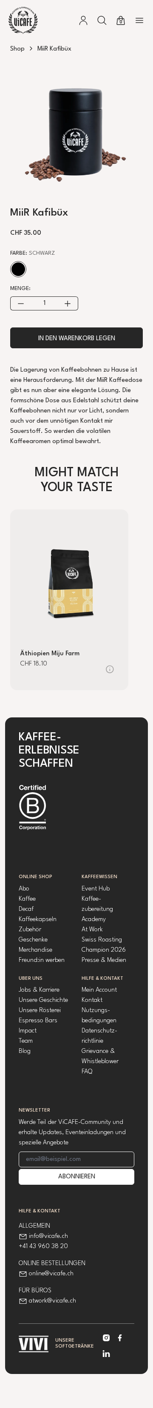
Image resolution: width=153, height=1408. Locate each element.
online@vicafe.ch (51, 1274)
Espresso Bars (38, 1021)
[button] (102, 20)
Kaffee (27, 899)
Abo (24, 889)
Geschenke (33, 940)
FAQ (87, 1072)
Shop (17, 49)
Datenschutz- (99, 1031)
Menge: (20, 288)
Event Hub (96, 889)
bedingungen (99, 1021)
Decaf (26, 909)
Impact (28, 1031)
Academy (94, 919)
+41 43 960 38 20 (43, 1246)
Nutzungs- (96, 1010)
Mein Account (99, 990)
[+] (67, 303)
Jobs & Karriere (39, 990)
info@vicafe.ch (48, 1236)
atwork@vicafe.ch (52, 1301)
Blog (25, 1051)
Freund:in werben (42, 960)
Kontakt (92, 1000)
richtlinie (92, 1041)
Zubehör (30, 930)
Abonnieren (76, 1177)
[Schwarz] (18, 269)
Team (26, 1041)
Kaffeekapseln (38, 919)
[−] (20, 303)
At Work (92, 930)
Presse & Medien (104, 960)
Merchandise (35, 950)
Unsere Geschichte (43, 1000)
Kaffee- (91, 899)
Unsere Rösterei (40, 1010)
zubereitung (97, 909)
